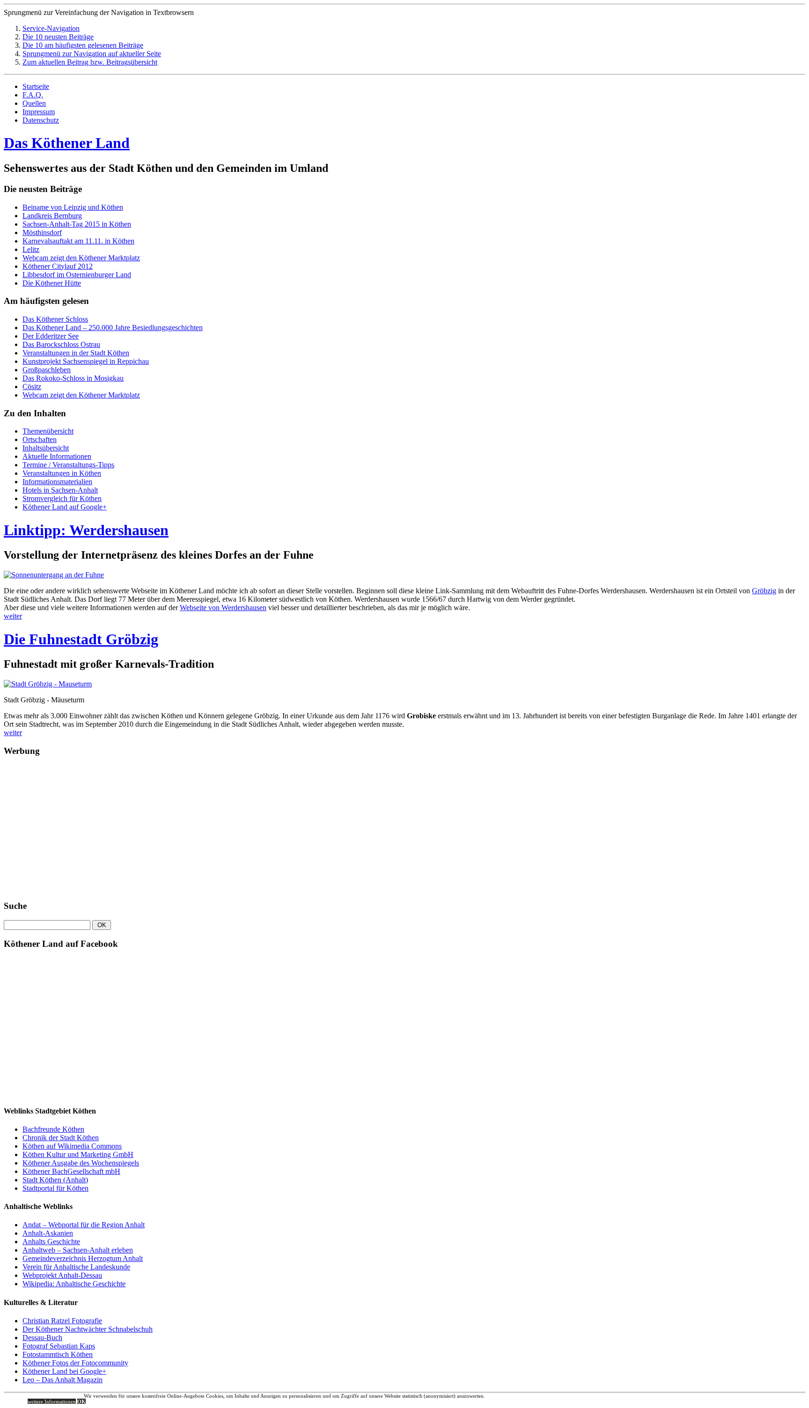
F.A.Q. (32, 95)
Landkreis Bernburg (52, 216)
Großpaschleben (46, 370)
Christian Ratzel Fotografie (62, 1321)
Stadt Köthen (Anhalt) (55, 1180)
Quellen (34, 103)
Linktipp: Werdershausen (86, 530)
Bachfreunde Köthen (53, 1129)
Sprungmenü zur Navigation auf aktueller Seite (91, 54)
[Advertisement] (74, 831)
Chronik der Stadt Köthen (60, 1138)
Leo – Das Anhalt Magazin (62, 1380)
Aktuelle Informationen (56, 456)
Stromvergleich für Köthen (62, 498)
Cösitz (31, 387)
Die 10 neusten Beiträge (58, 37)
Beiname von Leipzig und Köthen (72, 207)
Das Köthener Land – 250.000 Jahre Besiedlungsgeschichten (112, 328)
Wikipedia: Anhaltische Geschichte (73, 1284)
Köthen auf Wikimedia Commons (72, 1146)
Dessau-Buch (42, 1338)
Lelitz (30, 249)
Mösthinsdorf (42, 232)
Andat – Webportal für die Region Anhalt (83, 1225)
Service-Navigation (51, 28)
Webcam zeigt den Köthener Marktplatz (81, 258)
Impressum (38, 112)
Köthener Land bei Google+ (64, 1371)
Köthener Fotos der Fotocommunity (75, 1363)
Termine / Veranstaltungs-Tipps (68, 465)
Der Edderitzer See (50, 336)
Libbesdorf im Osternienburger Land (76, 275)
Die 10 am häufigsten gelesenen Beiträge (82, 45)
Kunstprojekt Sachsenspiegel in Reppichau (85, 361)
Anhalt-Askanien (47, 1233)
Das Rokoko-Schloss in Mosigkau (73, 378)
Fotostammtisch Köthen (57, 1354)
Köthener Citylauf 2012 (57, 266)
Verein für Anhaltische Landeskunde (76, 1267)
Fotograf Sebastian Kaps (58, 1346)
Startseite (35, 86)
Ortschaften (39, 439)
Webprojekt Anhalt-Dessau (62, 1275)
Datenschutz (40, 120)
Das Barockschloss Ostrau (61, 344)
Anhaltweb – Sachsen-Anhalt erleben (77, 1250)
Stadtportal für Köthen (55, 1188)
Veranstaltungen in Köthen (61, 473)
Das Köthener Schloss (55, 319)
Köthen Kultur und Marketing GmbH (77, 1154)
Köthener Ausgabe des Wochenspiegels (80, 1163)
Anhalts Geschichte (51, 1242)
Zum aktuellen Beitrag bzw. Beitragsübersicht (89, 62)
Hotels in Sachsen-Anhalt (60, 490)
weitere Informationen (52, 1401)
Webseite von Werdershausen (223, 608)
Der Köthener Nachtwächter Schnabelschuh (87, 1329)
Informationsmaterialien (57, 482)
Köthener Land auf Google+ (64, 507)
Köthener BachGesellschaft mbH (71, 1171)
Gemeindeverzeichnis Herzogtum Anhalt (82, 1258)
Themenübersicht (48, 431)
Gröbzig (764, 591)
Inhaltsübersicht (45, 448)
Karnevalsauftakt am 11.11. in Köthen (78, 241)
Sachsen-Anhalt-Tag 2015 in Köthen (76, 224)
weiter (13, 616)
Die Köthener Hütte (51, 283)
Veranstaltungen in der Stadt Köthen (75, 353)
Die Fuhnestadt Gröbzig (81, 639)
